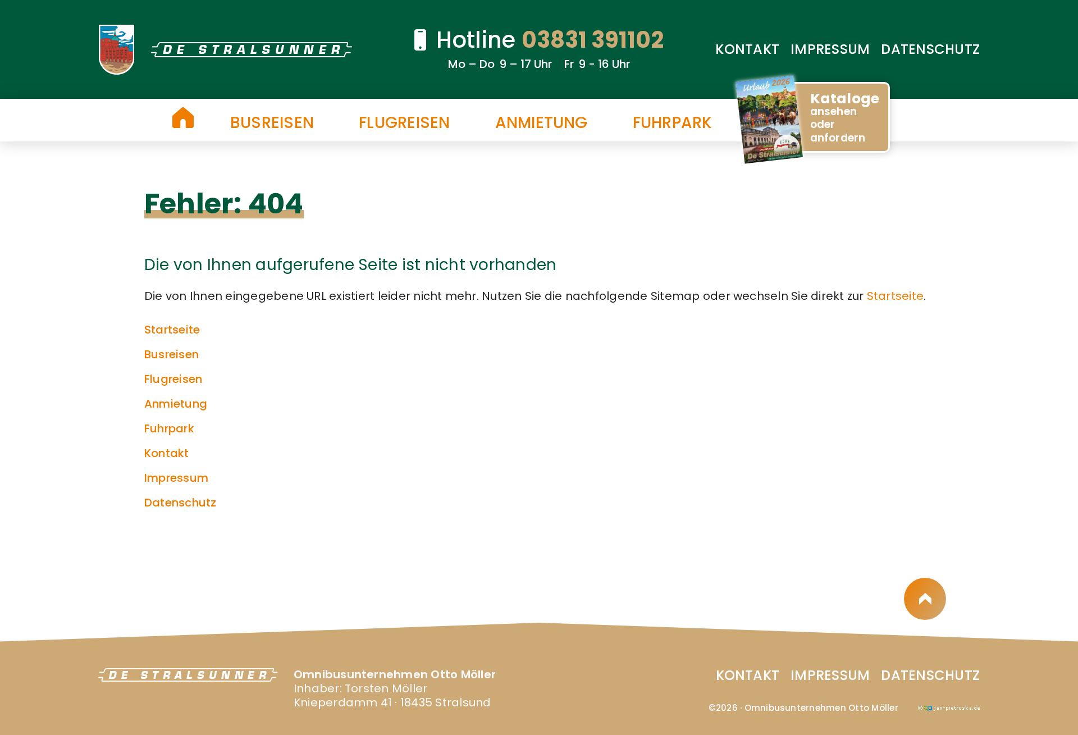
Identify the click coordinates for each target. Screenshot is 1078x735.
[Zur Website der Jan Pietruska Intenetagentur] (949, 707)
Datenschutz (930, 49)
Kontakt (747, 49)
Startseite (895, 296)
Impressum (830, 49)
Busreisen (272, 123)
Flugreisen (404, 123)
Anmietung (541, 123)
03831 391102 (593, 40)
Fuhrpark (672, 123)
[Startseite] (183, 117)
